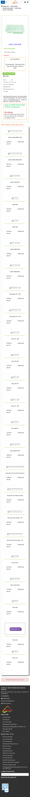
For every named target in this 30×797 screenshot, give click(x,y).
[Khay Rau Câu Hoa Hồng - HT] (15, 534)
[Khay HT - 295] (15, 332)
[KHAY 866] (15, 198)
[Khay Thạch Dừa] (15, 578)
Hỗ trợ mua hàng (6, 748)
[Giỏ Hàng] (27, 2)
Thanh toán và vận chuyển (9, 753)
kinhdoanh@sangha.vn (14, 99)
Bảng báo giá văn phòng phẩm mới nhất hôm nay (14, 726)
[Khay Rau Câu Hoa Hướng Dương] (15, 466)
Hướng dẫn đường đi (7, 750)
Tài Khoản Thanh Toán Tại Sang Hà (11, 762)
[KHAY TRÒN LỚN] (15, 243)
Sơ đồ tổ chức (6, 719)
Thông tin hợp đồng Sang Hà (9, 764)
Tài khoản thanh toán (7, 757)
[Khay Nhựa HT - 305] (14, 310)
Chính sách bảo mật (7, 741)
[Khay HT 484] (15, 355)
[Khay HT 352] (15, 377)
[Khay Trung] (15, 556)
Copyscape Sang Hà (7, 729)
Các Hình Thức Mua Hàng (9, 760)
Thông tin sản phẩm (9, 73)
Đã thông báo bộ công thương (9, 724)
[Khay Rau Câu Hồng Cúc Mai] (14, 489)
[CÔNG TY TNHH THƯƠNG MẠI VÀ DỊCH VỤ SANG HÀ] (15, 2)
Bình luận (6, 76)
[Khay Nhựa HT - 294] (14, 287)
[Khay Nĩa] (15, 601)
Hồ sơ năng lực (6, 731)
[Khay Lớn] (15, 651)
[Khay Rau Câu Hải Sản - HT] (15, 511)
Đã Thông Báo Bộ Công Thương (10, 743)
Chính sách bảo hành (7, 736)
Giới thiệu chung (6, 717)
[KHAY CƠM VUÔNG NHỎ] (15, 153)
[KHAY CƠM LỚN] (15, 176)
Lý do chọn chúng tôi (7, 739)
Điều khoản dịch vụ (7, 746)
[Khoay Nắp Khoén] (15, 444)
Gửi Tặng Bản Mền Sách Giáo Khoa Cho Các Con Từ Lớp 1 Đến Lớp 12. (15, 767)
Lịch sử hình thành (7, 722)
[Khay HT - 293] (15, 399)
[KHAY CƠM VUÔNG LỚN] (15, 131)
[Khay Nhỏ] (15, 628)
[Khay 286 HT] (15, 422)
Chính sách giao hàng (8, 755)
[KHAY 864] (15, 220)
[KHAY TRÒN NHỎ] (15, 265)
